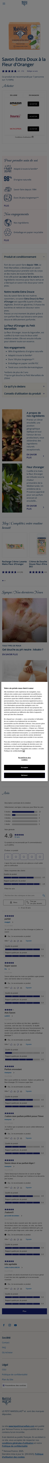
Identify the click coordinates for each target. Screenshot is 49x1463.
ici (23, 751)
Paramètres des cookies (24, 759)
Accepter (24, 767)
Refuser (24, 775)
